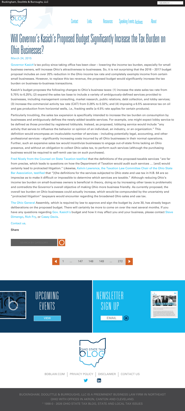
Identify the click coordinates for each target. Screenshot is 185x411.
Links (89, 21)
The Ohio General (23, 203)
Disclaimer (107, 374)
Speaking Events (126, 21)
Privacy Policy (81, 374)
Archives (139, 22)
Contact (74, 21)
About (153, 21)
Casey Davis (49, 217)
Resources (108, 21)
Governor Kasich (22, 65)
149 (101, 261)
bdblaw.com (55, 374)
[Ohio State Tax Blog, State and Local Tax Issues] (18, 17)
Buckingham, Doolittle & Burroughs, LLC (53, 394)
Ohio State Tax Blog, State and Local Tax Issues (103, 404)
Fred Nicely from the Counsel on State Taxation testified (49, 159)
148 (91, 261)
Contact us (18, 223)
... (71, 261)
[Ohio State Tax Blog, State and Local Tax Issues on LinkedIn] (99, 383)
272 (120, 261)
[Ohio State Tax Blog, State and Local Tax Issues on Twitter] (86, 383)
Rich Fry (30, 217)
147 (80, 261)
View (47, 318)
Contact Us (130, 374)
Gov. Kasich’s (61, 212)
